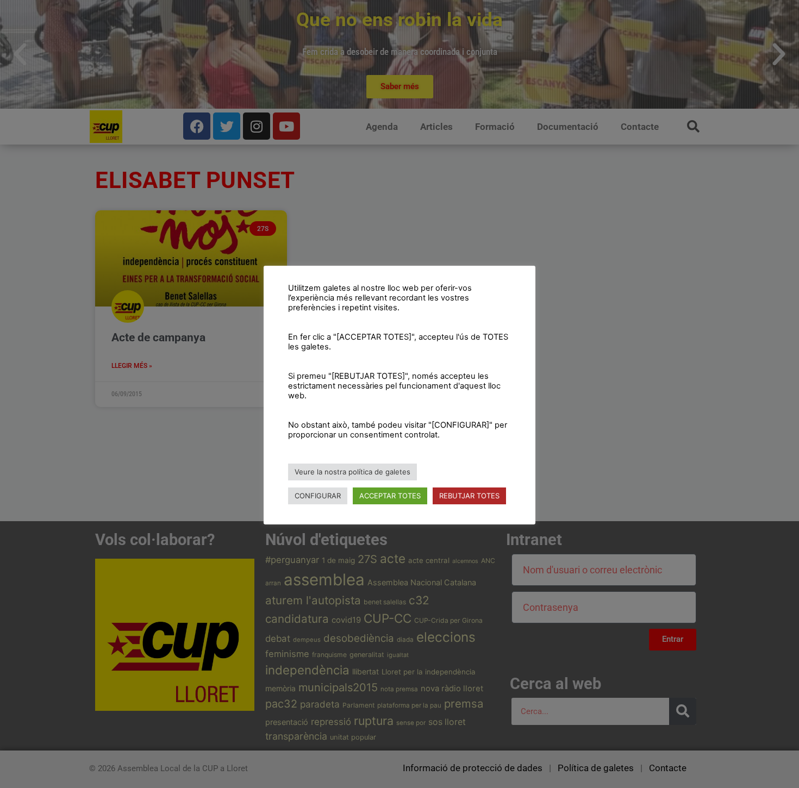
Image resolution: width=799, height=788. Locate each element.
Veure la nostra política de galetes (352, 471)
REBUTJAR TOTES (469, 495)
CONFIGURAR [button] (318, 495)
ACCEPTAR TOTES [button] (390, 495)
